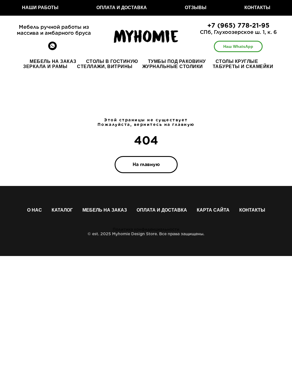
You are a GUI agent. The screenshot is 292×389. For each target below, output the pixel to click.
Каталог (62, 210)
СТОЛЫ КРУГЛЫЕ (237, 61)
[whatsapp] (52, 48)
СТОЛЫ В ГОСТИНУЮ (112, 61)
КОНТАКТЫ (257, 7)
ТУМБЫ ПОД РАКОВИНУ (177, 61)
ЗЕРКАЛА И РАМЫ (45, 66)
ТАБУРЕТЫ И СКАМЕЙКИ (243, 66)
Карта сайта (213, 210)
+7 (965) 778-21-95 (238, 25)
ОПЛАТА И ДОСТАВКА (121, 7)
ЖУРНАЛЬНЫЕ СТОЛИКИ (172, 66)
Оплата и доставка (162, 210)
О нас (34, 210)
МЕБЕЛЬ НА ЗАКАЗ (53, 61)
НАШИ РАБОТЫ (40, 7)
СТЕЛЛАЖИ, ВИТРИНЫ (105, 66)
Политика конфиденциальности (146, 229)
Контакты (252, 210)
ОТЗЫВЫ (195, 7)
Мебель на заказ (104, 210)
